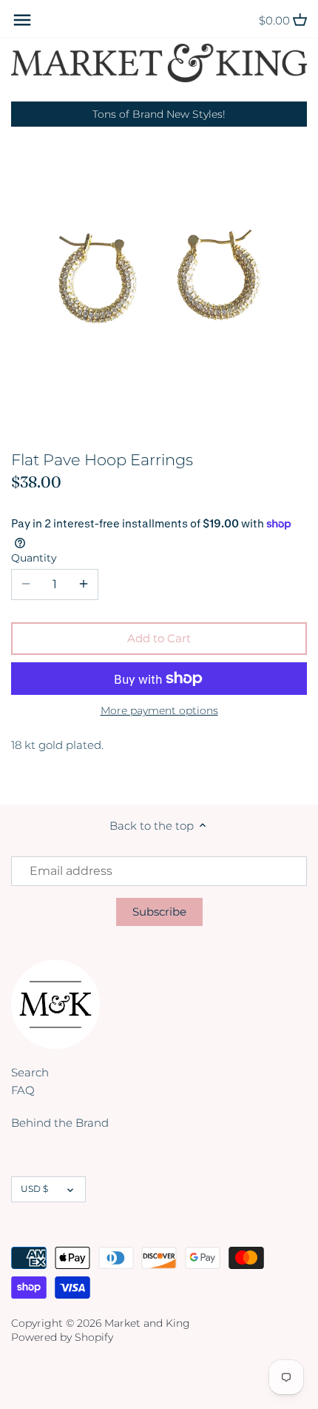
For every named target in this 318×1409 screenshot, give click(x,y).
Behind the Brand (60, 1123)
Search (30, 1072)
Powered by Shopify (62, 1337)
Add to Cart (159, 638)
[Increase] (84, 584)
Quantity (34, 558)
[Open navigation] (22, 20)
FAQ (23, 1090)
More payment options (159, 710)
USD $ (34, 1188)
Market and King (147, 1323)
